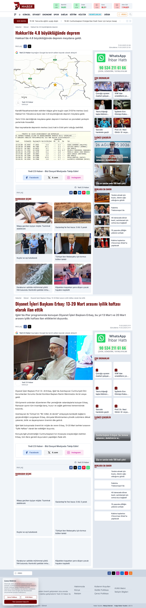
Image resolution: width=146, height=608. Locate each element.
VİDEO (123, 14)
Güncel (26, 14)
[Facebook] (109, 573)
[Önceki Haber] (127, 21)
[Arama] (130, 14)
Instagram (76, 177)
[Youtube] (126, 573)
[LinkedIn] (122, 573)
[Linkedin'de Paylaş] (79, 192)
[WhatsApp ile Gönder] (88, 192)
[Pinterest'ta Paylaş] (84, 192)
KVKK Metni (120, 588)
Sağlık (64, 14)
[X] (113, 573)
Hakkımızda (79, 586)
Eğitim (73, 14)
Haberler (18, 27)
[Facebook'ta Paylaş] (25, 46)
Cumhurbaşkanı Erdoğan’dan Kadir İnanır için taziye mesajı (56, 21)
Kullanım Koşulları (102, 586)
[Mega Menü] (15, 14)
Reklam (77, 593)
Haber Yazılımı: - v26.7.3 (113, 606)
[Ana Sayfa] (20, 14)
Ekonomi (47, 14)
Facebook (34, 177)
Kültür (82, 14)
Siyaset (36, 14)
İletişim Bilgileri (121, 592)
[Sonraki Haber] (130, 21)
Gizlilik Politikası (101, 590)
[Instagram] (117, 573)
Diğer (107, 14)
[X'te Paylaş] (29, 46)
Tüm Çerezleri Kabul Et (20, 602)
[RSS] (130, 573)
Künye (77, 590)
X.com (55, 177)
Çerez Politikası (101, 593)
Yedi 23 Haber (27, 103)
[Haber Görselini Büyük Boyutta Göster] (53, 77)
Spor (56, 14)
